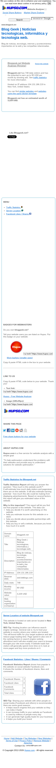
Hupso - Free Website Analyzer (17, 396)
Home (6, 738)
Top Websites (30, 738)
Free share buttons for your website (19, 436)
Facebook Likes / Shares (17, 214)
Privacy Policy (26, 741)
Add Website (17, 738)
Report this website (41, 64)
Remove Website (41, 741)
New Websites (44, 738)
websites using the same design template (27, 92)
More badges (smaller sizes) (20, 358)
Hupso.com (29, 750)
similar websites (26, 91)
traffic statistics (40, 77)
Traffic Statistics (13, 207)
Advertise (28, 743)
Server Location (13, 211)
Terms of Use (12, 741)
